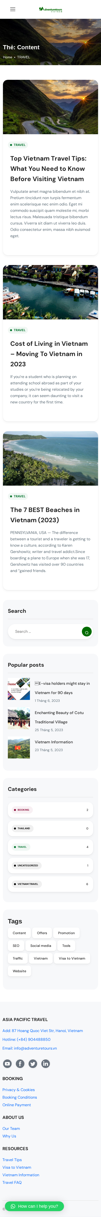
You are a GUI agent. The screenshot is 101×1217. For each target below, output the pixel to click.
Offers (42, 933)
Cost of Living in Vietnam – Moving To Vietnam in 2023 (49, 353)
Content (19, 933)
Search (17, 610)
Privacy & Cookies (18, 1089)
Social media (40, 945)
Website (19, 971)
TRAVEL (23, 57)
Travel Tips (12, 1159)
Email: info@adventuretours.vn (29, 1048)
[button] (34, 1206)
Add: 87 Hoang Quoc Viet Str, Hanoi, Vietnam (42, 1030)
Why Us (9, 1136)
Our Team (11, 1128)
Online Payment (16, 1104)
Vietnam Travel (28, 884)
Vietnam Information (54, 742)
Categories (22, 789)
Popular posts (26, 664)
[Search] (87, 631)
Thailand (24, 828)
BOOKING (23, 809)
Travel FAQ (12, 1182)
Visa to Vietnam (72, 958)
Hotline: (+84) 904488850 (26, 1039)
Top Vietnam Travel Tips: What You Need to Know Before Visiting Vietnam (48, 168)
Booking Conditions (19, 1097)
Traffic (18, 958)
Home (7, 57)
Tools (66, 945)
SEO (16, 945)
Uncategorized (28, 865)
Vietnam (41, 958)
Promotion (66, 933)
